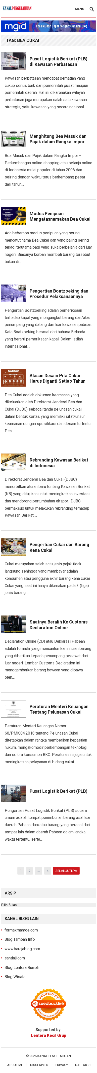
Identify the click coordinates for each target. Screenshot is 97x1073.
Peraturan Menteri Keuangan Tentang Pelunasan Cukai (59, 709)
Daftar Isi (83, 1065)
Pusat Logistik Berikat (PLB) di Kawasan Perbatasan (59, 61)
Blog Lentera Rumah (21, 967)
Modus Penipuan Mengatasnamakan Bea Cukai (60, 216)
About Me (15, 1065)
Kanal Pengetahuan (54, 1056)
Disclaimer (39, 1065)
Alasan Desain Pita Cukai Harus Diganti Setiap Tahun (58, 378)
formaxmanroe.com (21, 930)
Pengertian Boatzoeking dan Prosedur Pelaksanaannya (59, 293)
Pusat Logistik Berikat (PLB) (59, 791)
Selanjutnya (66, 871)
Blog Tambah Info (19, 939)
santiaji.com (14, 958)
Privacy (61, 1065)
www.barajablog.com (22, 948)
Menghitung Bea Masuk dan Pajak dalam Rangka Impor (58, 139)
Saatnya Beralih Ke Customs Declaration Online (59, 624)
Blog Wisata (14, 976)
